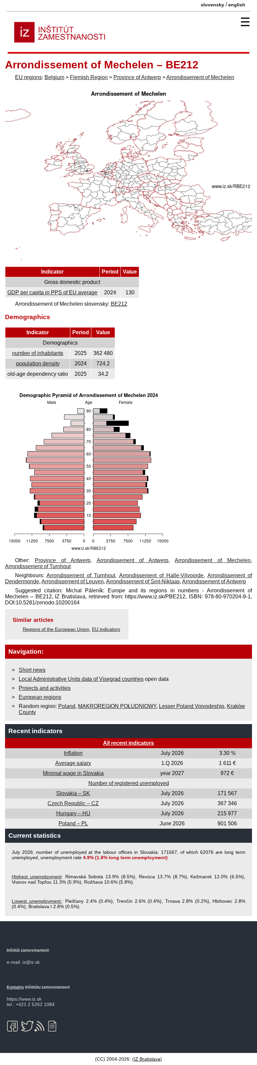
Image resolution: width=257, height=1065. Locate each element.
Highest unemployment (37, 876)
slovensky (212, 4)
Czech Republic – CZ (73, 803)
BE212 (119, 304)
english (236, 4)
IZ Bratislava (147, 1059)
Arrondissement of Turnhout (38, 566)
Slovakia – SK (73, 793)
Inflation (73, 753)
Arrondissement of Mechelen (200, 77)
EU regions (28, 77)
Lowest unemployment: (37, 901)
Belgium (54, 77)
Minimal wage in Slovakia (73, 773)
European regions (40, 697)
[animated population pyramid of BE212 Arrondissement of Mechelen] (88, 551)
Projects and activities (45, 688)
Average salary (73, 763)
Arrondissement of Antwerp (133, 560)
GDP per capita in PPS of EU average (52, 292)
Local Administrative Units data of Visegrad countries (81, 679)
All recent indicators (128, 743)
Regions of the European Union (56, 629)
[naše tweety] (27, 1026)
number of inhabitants (37, 353)
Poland (66, 706)
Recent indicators (35, 730)
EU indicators (106, 629)
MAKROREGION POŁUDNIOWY (117, 706)
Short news (32, 670)
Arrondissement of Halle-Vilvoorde (161, 575)
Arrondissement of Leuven (72, 581)
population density (38, 363)
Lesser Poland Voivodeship (191, 706)
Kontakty (15, 987)
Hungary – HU (73, 813)
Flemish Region (89, 77)
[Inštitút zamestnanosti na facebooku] (13, 1026)
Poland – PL (73, 823)
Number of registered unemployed (128, 783)
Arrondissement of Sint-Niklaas (143, 581)
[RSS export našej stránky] (41, 1026)
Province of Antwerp (137, 77)
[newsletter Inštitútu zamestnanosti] (54, 1026)
